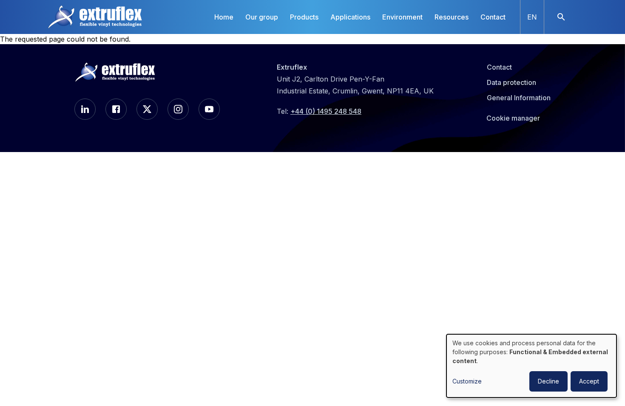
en (532, 17)
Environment (402, 17)
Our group (261, 17)
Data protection (511, 82)
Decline (548, 381)
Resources (452, 17)
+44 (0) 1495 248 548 (325, 111)
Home (223, 17)
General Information (519, 97)
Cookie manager (513, 118)
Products (304, 17)
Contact (493, 17)
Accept (589, 381)
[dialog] (531, 366)
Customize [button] (467, 381)
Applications (350, 17)
